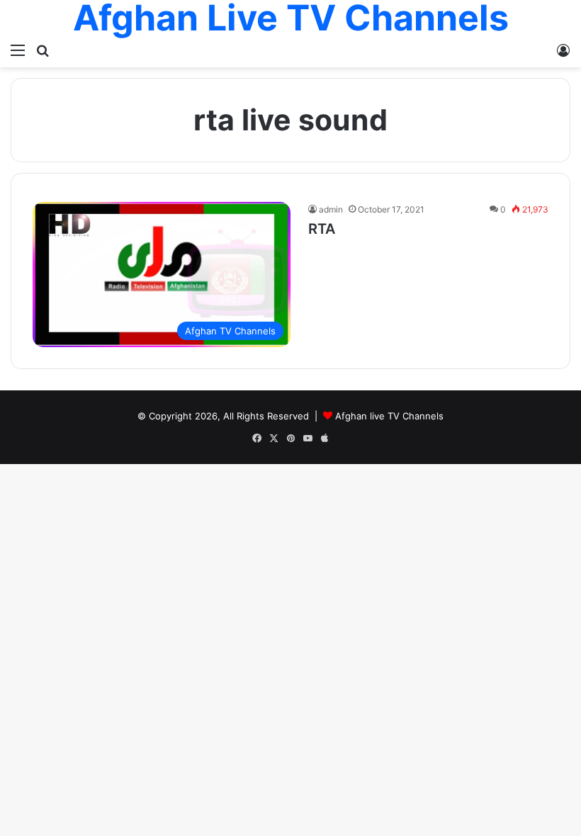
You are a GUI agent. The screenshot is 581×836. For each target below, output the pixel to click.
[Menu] (18, 49)
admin (331, 209)
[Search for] (42, 49)
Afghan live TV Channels (389, 416)
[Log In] (563, 49)
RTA (321, 228)
